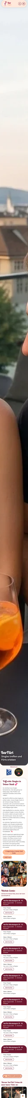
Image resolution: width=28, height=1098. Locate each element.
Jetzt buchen (8, 913)
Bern (6, 980)
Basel (6, 1003)
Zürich (6, 904)
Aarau (6, 952)
